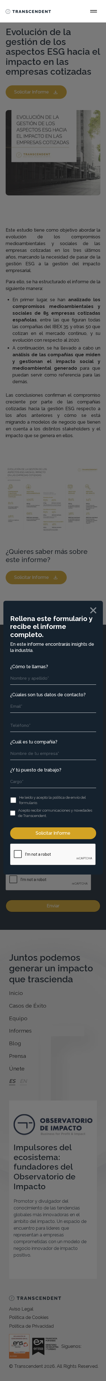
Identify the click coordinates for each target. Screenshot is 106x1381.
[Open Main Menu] (93, 11)
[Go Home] (28, 11)
